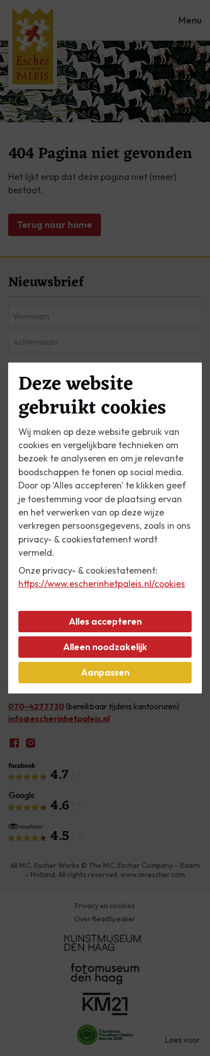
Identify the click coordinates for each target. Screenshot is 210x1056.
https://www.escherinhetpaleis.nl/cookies (101, 583)
